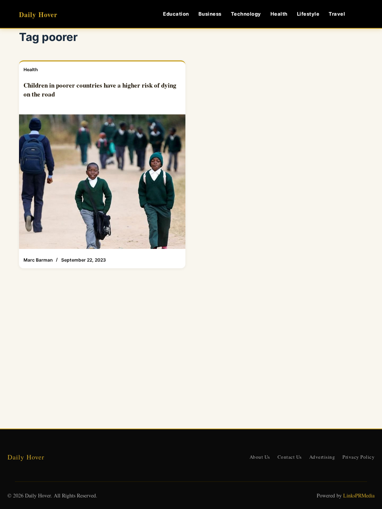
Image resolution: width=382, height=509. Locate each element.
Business (210, 14)
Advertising (322, 456)
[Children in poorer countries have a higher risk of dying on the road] (102, 181)
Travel (337, 14)
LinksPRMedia (359, 495)
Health (279, 14)
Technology (246, 14)
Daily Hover (38, 14)
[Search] (360, 14)
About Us (260, 456)
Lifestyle (308, 14)
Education (176, 14)
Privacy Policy (358, 456)
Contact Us (290, 456)
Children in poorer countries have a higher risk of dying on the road (100, 89)
